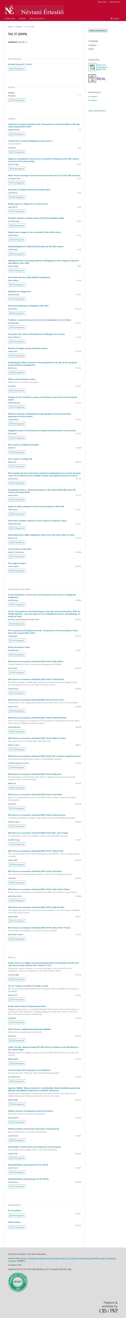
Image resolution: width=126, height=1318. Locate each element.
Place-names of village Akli (20, 459)
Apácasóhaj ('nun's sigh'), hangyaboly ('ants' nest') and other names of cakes (41, 535)
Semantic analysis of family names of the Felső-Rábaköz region (36, 218)
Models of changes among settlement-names (28, 348)
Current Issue (9, 18)
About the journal (37, 18)
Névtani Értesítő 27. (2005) (20, 64)
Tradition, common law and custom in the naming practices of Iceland (39, 320)
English (91, 49)
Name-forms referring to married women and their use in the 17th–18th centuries (44, 175)
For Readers (92, 96)
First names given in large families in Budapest (29, 277)
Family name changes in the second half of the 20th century (34, 232)
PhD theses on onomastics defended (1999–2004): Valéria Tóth (44, 853)
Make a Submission (98, 30)
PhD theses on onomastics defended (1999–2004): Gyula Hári (42, 797)
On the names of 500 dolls (19, 549)
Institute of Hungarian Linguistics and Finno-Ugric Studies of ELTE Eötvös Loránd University (55, 1258)
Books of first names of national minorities (43, 1010)
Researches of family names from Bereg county (29, 190)
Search (116, 18)
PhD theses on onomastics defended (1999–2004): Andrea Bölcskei (44, 720)
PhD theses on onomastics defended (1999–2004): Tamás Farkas (42, 682)
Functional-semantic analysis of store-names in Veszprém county (37, 521)
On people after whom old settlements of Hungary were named (36, 334)
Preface (11, 93)
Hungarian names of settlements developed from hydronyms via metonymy (42, 430)
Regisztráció (102, 2)
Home (10, 27)
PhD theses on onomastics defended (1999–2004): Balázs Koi (41, 777)
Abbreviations (14, 1222)
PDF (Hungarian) (18, 69)
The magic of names (17, 563)
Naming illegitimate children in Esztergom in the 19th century (36, 246)
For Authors (92, 100)
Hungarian (92, 45)
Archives (22, 18)
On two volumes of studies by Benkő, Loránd (43, 988)
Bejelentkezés (115, 2)
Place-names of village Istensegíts (23, 445)
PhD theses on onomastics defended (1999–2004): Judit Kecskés (44, 910)
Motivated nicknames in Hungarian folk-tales (28, 306)
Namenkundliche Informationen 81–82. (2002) (28, 1165)
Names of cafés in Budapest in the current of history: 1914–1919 (36, 506)
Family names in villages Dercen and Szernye (28, 204)
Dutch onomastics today (19, 647)
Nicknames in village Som (19, 291)
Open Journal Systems (97, 111)
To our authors (14, 1210)
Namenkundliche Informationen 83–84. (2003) (28, 1179)
